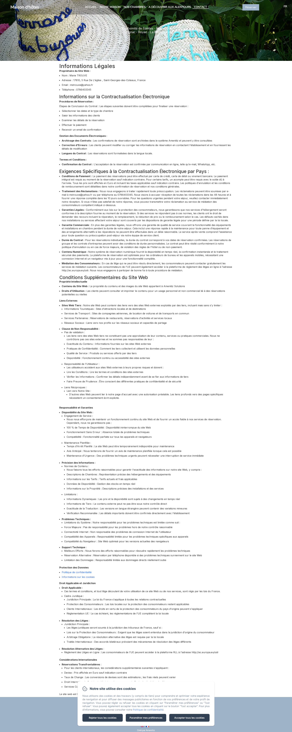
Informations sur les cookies (78, 576)
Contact (200, 7)
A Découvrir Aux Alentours (170, 7)
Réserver (250, 7)
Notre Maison (110, 7)
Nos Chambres (135, 7)
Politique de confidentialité (77, 572)
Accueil (91, 7)
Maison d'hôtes (24, 7)
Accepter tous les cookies (189, 717)
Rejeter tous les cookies (102, 717)
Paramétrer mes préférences (146, 717)
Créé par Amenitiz (146, 730)
